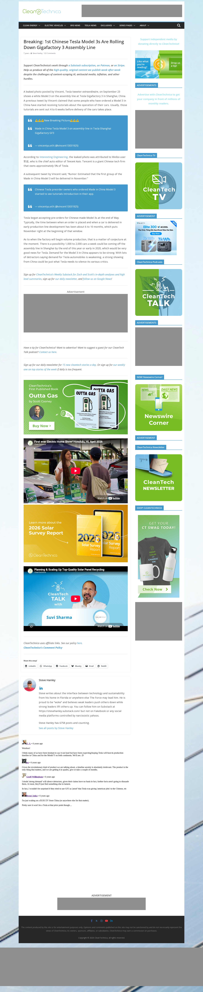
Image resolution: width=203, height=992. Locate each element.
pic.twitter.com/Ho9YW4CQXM (53, 137)
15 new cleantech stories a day (79, 364)
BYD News (75, 25)
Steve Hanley (38, 53)
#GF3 (99, 133)
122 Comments (50, 53)
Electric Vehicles (54, 25)
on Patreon (103, 65)
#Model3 (115, 133)
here (79, 643)
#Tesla (67, 133)
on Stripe (119, 65)
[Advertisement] (132, 11)
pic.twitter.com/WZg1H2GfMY (86, 198)
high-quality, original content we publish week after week (87, 70)
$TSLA (58, 133)
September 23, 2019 (91, 145)
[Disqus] (75, 773)
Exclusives (106, 25)
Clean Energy (30, 25)
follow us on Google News (97, 278)
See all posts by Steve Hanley (56, 728)
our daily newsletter (66, 278)
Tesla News (90, 25)
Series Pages (125, 25)
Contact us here (47, 352)
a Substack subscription (82, 65)
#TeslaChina (88, 133)
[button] (38, 25)
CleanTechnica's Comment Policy (43, 647)
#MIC (106, 133)
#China (76, 133)
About (143, 25)
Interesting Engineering (53, 157)
